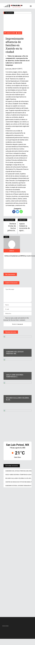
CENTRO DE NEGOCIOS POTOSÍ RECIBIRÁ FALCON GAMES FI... (16, 601)
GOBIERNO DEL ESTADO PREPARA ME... (15, 352)
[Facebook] (13, 211)
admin (19, 33)
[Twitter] (17, 211)
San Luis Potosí (9, 12)
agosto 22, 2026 (11, 514)
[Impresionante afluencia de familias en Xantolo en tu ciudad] (12, 244)
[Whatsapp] (21, 211)
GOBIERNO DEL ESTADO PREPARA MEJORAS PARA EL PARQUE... (17, 510)
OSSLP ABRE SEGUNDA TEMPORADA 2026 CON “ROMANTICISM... (13, 539)
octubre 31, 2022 (10, 33)
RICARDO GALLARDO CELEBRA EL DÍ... (17, 399)
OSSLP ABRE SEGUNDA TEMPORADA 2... (14, 376)
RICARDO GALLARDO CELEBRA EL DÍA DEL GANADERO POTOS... (17, 570)
